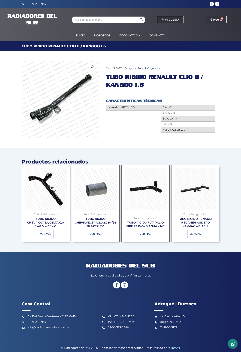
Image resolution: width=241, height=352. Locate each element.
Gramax (174, 348)
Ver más (46, 233)
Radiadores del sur (120, 265)
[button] (92, 67)
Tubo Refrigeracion (149, 68)
